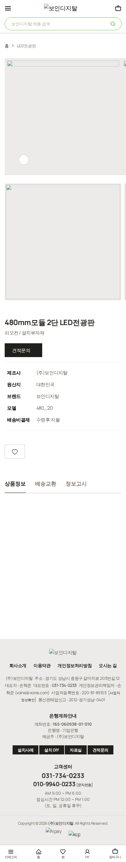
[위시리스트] (15, 451)
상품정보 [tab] (15, 483)
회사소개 (17, 665)
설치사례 (25, 750)
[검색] (113, 23)
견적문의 (21, 350)
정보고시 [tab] (76, 483)
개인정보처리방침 (74, 665)
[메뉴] (8, 8)
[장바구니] (118, 7)
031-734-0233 (64, 685)
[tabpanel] (63, 562)
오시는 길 (108, 665)
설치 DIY (51, 750)
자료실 (76, 750)
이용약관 (41, 665)
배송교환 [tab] (45, 483)
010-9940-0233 (54, 784)
